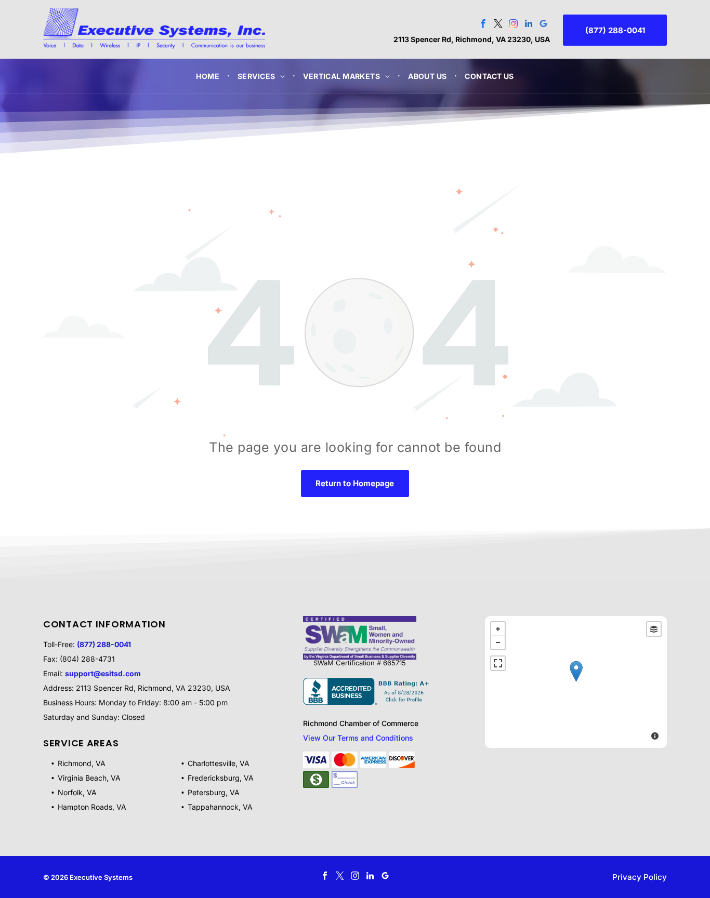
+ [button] (498, 629)
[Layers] (654, 629)
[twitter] (498, 25)
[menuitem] (209, 76)
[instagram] (513, 25)
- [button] (498, 642)
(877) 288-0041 (104, 644)
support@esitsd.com (103, 673)
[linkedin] (528, 25)
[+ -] (576, 682)
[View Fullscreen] (498, 663)
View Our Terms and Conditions (358, 737)
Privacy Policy (639, 877)
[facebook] (483, 25)
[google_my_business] (543, 25)
